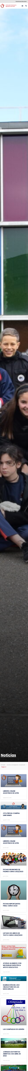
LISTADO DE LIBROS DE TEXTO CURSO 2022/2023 (12, 934)
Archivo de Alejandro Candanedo (16, 765)
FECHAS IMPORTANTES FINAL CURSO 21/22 (11, 905)
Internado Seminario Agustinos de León (11, 5)
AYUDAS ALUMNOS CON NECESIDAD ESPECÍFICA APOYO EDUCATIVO (12, 965)
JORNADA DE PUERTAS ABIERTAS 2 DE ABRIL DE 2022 (12, 1054)
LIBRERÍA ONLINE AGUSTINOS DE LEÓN (11, 792)
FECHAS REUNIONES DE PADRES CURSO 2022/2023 (13, 870)
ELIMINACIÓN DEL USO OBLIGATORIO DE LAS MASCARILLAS (11, 987)
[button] (22, 6)
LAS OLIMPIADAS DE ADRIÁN (13, 1029)
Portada (3, 765)
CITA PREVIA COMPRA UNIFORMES (11, 814)
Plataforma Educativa (21, 1)
